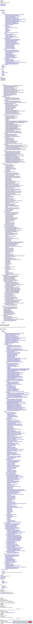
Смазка (8, 455)
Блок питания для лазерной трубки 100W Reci (12, 212)
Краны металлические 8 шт (11, 502)
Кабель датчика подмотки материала (12, 448)
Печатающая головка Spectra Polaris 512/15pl (12, 43)
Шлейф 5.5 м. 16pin (8, 240)
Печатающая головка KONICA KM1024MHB (14, 539)
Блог (2, 65)
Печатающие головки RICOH (10, 46)
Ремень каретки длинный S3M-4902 (12, 478)
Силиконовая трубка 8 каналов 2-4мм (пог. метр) (13, 183)
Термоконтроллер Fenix (10, 458)
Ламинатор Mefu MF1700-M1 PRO (12, 382)
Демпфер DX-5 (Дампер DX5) (10, 167)
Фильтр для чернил (8, 251)
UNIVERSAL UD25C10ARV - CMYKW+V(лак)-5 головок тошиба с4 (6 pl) (18, 392)
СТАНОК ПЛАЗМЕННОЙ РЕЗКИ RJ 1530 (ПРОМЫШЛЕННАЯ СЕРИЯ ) (18, 368)
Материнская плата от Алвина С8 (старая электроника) (14, 246)
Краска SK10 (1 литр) (9, 53)
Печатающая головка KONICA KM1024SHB (12, 292)
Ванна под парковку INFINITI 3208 (11, 236)
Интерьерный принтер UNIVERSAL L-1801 (12, 111)
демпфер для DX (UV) (9, 166)
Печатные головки (5, 587)
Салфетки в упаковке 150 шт (10, 201)
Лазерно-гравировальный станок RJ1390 (11, 117)
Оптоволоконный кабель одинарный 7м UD (12, 202)
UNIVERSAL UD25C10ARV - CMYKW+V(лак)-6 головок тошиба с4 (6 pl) (17, 146)
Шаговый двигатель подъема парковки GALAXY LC (13, 177)
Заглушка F (9, 512)
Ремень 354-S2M (9, 508)
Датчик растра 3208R (9, 210)
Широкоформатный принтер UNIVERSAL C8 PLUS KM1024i (15, 159)
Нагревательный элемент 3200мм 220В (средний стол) (14, 230)
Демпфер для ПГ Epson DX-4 (10, 209)
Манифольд (9, 419)
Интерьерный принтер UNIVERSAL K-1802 (12, 20)
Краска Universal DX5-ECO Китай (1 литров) (12, 51)
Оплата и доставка (5, 64)
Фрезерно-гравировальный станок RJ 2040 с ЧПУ (13, 153)
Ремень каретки (8, 221)
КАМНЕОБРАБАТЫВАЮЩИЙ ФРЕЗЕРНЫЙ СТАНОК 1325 (15, 154)
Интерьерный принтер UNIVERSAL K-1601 (12, 23)
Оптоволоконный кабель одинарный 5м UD (13, 420)
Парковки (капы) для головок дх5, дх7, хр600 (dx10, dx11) (14, 200)
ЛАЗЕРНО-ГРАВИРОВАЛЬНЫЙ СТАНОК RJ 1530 (13, 126)
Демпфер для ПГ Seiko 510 (9, 249)
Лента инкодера (8, 269)
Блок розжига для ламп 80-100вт (12, 471)
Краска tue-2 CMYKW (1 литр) (10, 52)
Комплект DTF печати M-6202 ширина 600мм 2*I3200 (13, 101)
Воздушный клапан (8, 178)
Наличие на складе (6, 58)
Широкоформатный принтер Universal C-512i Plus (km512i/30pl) (15, 14)
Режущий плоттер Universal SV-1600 (11, 142)
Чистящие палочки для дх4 (9, 273)
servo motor (7, 247)
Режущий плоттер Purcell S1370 (10, 140)
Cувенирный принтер (9, 344)
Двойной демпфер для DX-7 (10, 180)
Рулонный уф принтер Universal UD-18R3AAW (12, 147)
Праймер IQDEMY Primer (7, 310)
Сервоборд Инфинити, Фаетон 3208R (12, 491)
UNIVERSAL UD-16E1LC (9, 108)
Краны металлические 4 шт (10, 254)
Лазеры (7, 28)
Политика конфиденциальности (5, 593)
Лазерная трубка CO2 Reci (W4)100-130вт (13, 461)
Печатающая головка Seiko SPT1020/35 (11, 40)
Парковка (7, 235)
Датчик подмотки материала (10, 248)
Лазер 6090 (7, 119)
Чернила (5, 49)
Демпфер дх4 (9, 519)
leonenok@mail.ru (2, 5)
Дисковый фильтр (8, 170)
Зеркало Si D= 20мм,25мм (9, 215)
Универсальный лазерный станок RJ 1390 (12, 127)
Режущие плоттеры (6, 137)
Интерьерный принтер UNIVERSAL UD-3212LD (13, 160)
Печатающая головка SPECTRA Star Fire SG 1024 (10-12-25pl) (16, 550)
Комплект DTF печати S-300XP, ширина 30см (12, 97)
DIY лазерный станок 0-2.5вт (10, 130)
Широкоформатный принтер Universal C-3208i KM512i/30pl (14, 161)
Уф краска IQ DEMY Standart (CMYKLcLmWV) (11, 307)
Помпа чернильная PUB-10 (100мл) (11, 182)
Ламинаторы (7, 29)
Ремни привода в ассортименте (10, 190)
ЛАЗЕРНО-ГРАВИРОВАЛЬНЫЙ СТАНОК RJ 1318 (13, 129)
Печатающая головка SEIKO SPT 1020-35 (12, 298)
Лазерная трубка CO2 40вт (11, 464)
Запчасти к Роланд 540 (9, 37)
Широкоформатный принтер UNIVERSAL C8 (12, 157)
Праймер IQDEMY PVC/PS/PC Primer (11, 55)
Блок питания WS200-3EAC (11, 444)
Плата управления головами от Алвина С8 (13, 492)
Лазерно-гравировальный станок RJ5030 (11, 125)
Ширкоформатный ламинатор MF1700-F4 (12, 18)
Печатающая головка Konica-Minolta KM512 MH (11, 280)
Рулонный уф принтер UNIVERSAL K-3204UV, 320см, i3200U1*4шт (16, 21)
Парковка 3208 (8, 257)
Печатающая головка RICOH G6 (10, 294)
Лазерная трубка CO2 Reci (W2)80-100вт (11, 218)
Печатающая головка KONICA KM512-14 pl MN (14, 536)
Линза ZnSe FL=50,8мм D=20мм (10, 214)
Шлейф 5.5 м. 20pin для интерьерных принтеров (13, 181)
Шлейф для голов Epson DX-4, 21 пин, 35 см (12, 205)
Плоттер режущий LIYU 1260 (11, 385)
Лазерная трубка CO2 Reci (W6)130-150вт (12, 217)
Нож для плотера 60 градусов (10, 225)
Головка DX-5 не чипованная (11, 430)
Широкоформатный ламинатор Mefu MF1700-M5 (13, 136)
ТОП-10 (5, 13)
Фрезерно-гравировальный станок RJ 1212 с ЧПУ (14, 399)
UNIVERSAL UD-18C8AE (9, 61)
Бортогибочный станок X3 (9, 24)
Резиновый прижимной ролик (10, 234)
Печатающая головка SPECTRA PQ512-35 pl (12, 301)
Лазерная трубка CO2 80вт (9, 216)
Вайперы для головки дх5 (9, 188)
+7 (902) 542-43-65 (3, 4)
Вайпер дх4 (7, 271)
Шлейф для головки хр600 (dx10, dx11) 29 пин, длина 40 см (14, 185)
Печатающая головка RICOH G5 (10, 295)
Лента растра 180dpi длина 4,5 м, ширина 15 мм (13, 208)
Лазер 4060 (7, 120)
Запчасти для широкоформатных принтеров (12, 474)
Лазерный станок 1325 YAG (10, 123)
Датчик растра (8, 197)
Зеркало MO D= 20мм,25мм (11, 468)
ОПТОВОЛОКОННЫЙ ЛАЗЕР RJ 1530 (13, 371)
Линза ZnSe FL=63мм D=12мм (10, 222)
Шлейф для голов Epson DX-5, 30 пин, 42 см (12, 206)
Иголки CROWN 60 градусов (10, 138)
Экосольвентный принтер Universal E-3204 (12, 162)
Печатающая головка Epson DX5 (10, 106)
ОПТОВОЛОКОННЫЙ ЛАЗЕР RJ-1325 (11, 115)
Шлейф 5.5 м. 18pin (8, 239)
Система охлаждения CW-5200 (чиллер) (11, 213)
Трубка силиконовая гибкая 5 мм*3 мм (11, 233)
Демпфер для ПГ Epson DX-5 (10, 198)
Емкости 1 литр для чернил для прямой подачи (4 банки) (14, 191)
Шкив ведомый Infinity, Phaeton (10, 204)
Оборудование (6, 25)
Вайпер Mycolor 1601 (9, 179)
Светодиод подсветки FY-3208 (10, 266)
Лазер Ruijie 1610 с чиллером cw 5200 (11, 118)
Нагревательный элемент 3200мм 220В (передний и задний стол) (15, 255)
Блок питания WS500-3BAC (11, 505)
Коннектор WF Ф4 (8, 264)
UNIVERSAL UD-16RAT (9, 59)
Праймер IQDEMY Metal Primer (10, 54)
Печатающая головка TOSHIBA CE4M (11, 305)
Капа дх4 (7, 270)
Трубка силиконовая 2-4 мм (10, 272)
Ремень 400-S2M (9, 509)
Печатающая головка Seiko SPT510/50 (11, 42)
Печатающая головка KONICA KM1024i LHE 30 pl (13, 289)
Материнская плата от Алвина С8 (10, 245)
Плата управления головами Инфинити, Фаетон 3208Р (14, 228)
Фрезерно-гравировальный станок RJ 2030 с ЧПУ (13, 152)
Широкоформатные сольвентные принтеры (12, 32)
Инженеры (3, 66)
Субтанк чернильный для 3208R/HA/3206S (12, 231)
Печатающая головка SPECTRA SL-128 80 (12, 302)
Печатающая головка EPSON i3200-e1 (12, 354)
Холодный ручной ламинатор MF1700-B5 (12, 134)
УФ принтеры (8, 30)
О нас (3, 67)
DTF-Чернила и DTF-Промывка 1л (11, 57)
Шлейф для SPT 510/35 (9, 232)
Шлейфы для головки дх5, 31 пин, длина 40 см (14, 433)
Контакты (3, 75)
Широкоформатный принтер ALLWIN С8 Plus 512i (14, 406)
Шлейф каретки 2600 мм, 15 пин (12, 516)
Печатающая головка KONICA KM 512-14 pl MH (13, 288)
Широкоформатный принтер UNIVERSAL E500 (13, 158)
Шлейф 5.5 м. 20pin (10, 488)
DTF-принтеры (8, 347)
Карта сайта (11, 593)
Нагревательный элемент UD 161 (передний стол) (13, 176)
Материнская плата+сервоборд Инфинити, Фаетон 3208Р (14, 241)
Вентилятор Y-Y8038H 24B (11, 485)
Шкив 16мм (9, 451)
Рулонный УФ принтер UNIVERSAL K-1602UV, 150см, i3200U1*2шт (16, 19)
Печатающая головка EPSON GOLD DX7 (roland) (14, 533)
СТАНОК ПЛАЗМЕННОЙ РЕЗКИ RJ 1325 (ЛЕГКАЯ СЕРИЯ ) (15, 122)
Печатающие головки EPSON (10, 44)
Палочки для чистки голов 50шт (10, 165)
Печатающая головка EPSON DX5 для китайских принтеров (14, 284)
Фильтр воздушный (10, 426)
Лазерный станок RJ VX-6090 (11, 365)
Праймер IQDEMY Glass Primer (10, 56)
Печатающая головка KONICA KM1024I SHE (12, 291)
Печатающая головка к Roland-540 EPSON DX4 (13, 274)
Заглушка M (7, 265)
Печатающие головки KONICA (10, 45)
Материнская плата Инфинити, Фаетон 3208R (12, 243)
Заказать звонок (2, 578)
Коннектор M (7, 253)
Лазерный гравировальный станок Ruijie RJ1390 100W (14, 132)
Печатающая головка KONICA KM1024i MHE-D (13, 290)
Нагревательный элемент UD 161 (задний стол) (14, 423)
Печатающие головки (7, 38)
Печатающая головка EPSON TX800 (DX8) (12, 282)
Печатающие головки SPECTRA (10, 47)
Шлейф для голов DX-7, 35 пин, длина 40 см (12, 184)
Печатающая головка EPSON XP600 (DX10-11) (12, 283)
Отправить (2, 603)
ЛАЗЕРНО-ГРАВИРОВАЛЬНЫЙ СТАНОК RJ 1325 (13, 128)
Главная (3, 12)
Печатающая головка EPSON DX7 (12, 532)
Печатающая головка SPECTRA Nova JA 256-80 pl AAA (14, 299)
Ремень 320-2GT (8, 195)
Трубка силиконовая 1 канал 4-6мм (11, 168)
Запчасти (3, 163)
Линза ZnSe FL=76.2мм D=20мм (10, 219)
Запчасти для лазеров (9, 35)
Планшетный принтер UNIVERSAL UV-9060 (12, 17)
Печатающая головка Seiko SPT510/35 (11, 41)
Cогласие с (7, 602)
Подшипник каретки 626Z (11, 495)
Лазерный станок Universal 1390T (10, 16)
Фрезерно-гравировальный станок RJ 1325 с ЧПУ (13, 151)
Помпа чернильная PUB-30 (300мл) (11, 193)
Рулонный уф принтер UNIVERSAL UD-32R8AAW (14, 396)
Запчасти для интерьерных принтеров (11, 34)
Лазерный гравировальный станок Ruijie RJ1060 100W (15, 372)
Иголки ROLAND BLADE (9, 139)
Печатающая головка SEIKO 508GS (11, 296)
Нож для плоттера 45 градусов (10, 226)
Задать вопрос (2, 10)
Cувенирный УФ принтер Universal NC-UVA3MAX (11, 90)
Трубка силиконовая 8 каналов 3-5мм (12, 416)
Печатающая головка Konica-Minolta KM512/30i (13, 39)
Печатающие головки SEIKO (10, 543)
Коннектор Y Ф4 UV (9, 263)
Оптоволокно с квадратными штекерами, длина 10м (13, 189)
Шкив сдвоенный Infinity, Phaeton (10, 203)
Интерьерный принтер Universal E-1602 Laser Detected (15, 361)
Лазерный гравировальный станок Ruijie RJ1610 (14, 378)
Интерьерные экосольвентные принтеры (11, 27)
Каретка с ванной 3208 (9, 252)
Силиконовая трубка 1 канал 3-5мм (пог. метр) (12, 227)
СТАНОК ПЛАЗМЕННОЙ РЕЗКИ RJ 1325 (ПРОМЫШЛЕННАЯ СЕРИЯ (16, 121)
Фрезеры (7, 31)
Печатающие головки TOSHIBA (10, 48)
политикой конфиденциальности (9, 602)
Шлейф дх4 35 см (9, 515)
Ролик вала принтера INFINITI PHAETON (13, 481)
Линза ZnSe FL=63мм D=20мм (11, 467)
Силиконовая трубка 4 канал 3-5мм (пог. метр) (12, 238)
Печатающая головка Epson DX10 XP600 (12, 105)
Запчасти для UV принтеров (10, 33)
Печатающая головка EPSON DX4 (12, 355)
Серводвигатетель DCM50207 (11, 498)
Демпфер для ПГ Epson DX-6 (10, 175)
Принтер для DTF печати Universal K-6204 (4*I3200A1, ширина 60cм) (16, 102)
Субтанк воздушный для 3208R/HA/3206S (12, 173)
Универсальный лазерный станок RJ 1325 (13, 375)
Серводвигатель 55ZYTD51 (10, 250)
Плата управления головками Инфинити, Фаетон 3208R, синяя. (15, 242)
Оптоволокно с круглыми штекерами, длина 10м (14, 437)
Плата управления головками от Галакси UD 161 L (13, 174)
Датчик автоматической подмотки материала (12, 207)
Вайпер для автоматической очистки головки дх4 (13, 186)
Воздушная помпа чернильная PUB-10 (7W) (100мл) (13, 194)
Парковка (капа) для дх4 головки (10, 187)
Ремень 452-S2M (8, 262)
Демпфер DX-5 (8, 169)
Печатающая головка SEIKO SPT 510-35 (11, 297)
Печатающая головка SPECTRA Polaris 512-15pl (13, 300)
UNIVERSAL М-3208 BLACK (10, 60)
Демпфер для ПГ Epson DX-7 (10, 199)
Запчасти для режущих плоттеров (10, 36)
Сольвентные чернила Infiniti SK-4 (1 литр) (10, 306)
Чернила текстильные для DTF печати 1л (10, 313)
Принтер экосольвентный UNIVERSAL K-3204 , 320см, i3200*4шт (17, 358)
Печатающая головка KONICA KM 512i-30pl (12, 287)
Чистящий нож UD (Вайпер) (11, 445)
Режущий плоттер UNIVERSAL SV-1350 (12, 22)
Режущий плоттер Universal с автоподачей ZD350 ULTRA (14, 143)
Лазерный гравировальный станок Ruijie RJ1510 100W (14, 131)
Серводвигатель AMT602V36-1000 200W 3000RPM (13, 192)
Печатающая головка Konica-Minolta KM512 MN (11, 276)
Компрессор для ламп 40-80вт (10, 223)
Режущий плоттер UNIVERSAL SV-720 (13, 389)
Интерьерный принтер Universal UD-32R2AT (12, 15)
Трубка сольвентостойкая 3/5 (11, 413)
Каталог (3, 71)
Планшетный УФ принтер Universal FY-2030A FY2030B (14, 145)
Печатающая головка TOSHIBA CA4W (11, 304)
